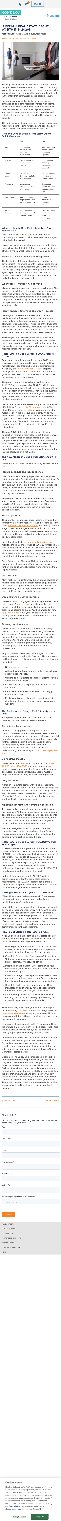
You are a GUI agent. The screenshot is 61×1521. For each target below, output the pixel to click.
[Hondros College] (15, 15)
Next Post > (52, 1100)
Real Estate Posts (9, 1229)
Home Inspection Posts (11, 1247)
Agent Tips (6, 34)
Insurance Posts (8, 1243)
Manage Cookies (20, 1516)
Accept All (39, 1516)
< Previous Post (11, 1100)
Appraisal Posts (8, 1233)
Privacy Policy (14, 1506)
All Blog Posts (8, 1224)
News (4, 1252)
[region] (30, 1499)
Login (37, 3)
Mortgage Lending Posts (11, 1238)
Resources (41, 34)
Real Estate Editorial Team (25, 38)
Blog (33, 34)
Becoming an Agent (21, 34)
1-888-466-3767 (20, 4)
